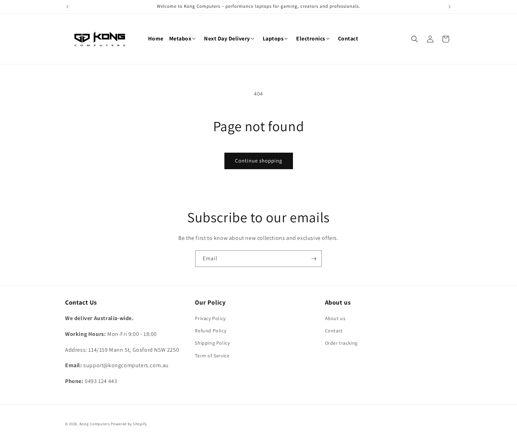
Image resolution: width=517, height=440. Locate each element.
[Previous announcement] (67, 6)
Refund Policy (210, 330)
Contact (334, 330)
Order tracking (341, 343)
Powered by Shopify (129, 423)
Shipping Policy (212, 343)
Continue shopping (258, 160)
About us (335, 318)
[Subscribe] (313, 258)
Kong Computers (94, 423)
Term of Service (212, 355)
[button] (184, 39)
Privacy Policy (210, 318)
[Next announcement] (449, 6)
